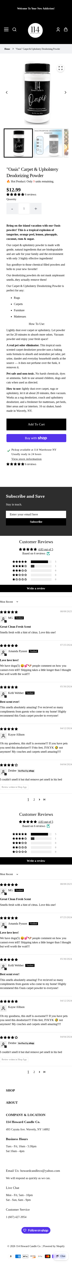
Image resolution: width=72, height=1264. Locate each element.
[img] (9, 612)
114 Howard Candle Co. (28, 1246)
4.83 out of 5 (45, 549)
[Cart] (64, 29)
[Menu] (7, 29)
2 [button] (34, 799)
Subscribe (36, 521)
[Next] (65, 92)
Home (7, 49)
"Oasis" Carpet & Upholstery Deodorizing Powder (38, 49)
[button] (14, 29)
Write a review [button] (36, 588)
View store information (26, 458)
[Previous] (7, 92)
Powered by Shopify (54, 1246)
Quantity (11, 199)
